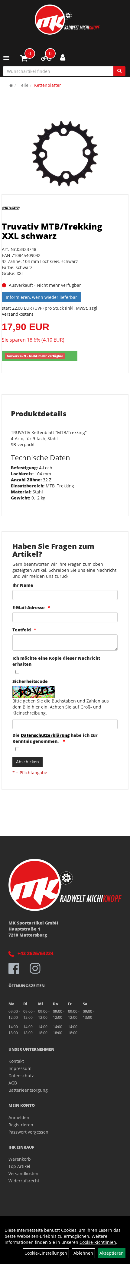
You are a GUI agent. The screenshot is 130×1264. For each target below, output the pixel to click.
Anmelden (18, 1117)
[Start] (11, 85)
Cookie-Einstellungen (45, 1253)
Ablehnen (83, 1253)
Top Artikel (19, 1166)
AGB (12, 1083)
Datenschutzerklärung (45, 735)
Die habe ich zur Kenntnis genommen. (55, 738)
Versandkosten (17, 314)
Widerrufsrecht (23, 1181)
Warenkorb (19, 1159)
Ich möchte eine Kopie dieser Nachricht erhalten (56, 661)
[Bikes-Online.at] (67, 20)
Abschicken (27, 762)
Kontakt (16, 1061)
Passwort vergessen (28, 1132)
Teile (23, 85)
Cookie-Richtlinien (98, 1242)
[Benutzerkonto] (62, 57)
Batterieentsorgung (28, 1090)
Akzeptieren (111, 1253)
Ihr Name (22, 585)
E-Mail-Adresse (28, 607)
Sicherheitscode (30, 681)
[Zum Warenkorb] (24, 59)
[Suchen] (119, 71)
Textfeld (21, 630)
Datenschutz (21, 1075)
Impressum (19, 1068)
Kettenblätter (47, 85)
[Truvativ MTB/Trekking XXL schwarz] (65, 154)
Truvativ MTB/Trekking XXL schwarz (52, 231)
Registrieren (20, 1125)
